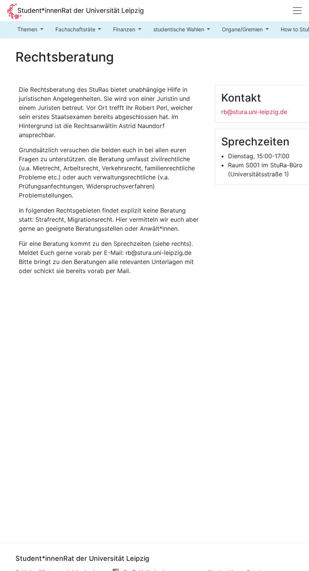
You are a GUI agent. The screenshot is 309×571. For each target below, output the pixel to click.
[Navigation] (297, 10)
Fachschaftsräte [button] (76, 29)
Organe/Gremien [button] (243, 29)
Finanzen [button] (125, 29)
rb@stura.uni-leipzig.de (254, 112)
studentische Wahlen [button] (179, 29)
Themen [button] (28, 29)
